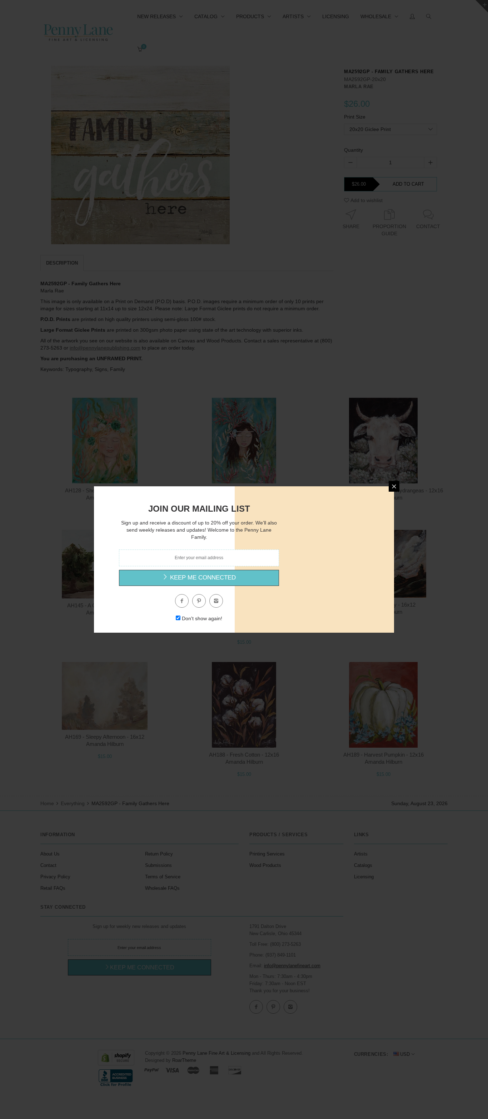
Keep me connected (202, 577)
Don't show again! (202, 618)
